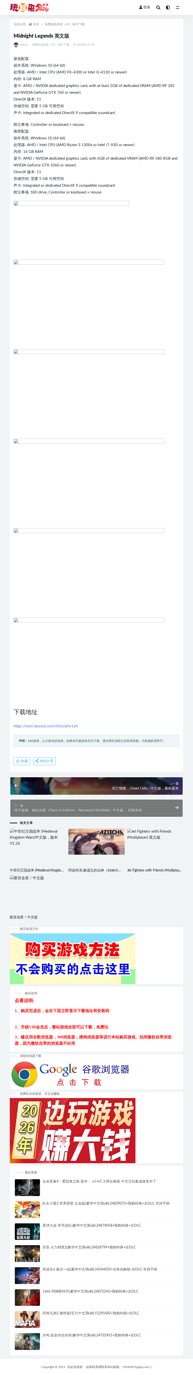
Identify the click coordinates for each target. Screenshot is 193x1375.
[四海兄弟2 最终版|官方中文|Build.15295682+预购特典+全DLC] (27, 1323)
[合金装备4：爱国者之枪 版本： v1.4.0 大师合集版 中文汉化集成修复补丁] (27, 1189)
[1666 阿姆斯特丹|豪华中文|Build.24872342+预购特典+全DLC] (27, 1300)
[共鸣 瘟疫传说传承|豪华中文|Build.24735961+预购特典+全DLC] (27, 1343)
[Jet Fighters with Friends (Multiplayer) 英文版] (155, 835)
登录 (146, 7)
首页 (36, 24)
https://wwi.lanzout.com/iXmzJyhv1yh (46, 726)
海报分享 (46, 761)
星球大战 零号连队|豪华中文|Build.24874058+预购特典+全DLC (91, 1225)
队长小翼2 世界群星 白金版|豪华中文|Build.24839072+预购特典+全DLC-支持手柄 (106, 1203)
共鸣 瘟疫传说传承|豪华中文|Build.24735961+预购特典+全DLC (91, 1335)
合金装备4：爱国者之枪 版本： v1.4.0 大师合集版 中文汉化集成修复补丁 (99, 1181)
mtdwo (23, 44)
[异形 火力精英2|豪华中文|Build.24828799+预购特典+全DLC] (27, 1255)
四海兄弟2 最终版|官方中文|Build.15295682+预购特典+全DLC (90, 1313)
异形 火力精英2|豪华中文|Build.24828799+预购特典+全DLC (89, 1247)
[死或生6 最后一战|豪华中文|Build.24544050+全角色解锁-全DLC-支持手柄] (27, 1277)
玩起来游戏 (74, 1366)
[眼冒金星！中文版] (38, 878)
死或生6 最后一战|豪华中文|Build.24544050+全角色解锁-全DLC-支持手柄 (99, 1269)
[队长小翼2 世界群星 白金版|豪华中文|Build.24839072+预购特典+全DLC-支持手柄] (27, 1212)
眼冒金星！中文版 (23, 917)
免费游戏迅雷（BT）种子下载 (65, 24)
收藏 (24, 761)
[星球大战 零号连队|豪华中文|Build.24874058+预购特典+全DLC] (27, 1233)
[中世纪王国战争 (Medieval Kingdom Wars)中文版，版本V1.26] (38, 838)
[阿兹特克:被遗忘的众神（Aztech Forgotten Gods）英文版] (96, 842)
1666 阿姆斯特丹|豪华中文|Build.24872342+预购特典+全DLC (90, 1291)
